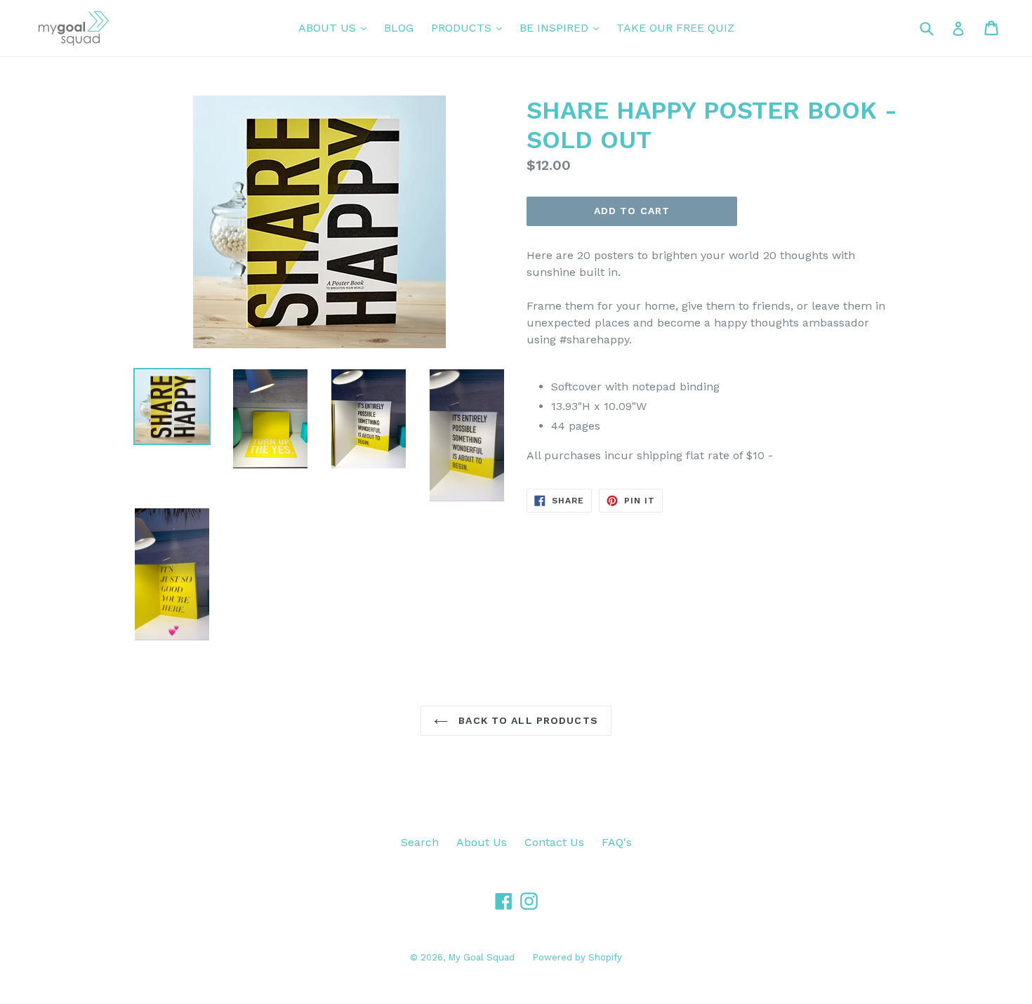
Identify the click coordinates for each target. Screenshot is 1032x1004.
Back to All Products (526, 720)
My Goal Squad (481, 957)
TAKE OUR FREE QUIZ (675, 27)
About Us (481, 842)
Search (420, 842)
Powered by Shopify (577, 957)
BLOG (399, 27)
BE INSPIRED (563, 27)
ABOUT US (335, 27)
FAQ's (617, 842)
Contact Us (554, 842)
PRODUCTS (470, 27)
